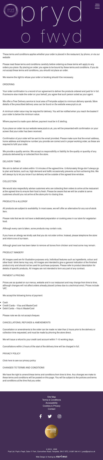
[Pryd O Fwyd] (11, 11)
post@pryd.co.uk (88, 451)
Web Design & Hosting (44, 456)
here (10, 360)
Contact (51, 408)
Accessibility (52, 402)
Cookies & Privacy (51, 405)
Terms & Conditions (51, 399)
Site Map (51, 396)
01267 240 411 (75, 451)
